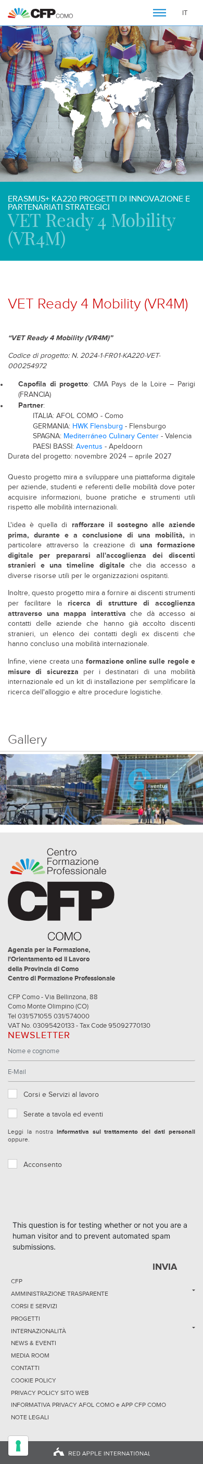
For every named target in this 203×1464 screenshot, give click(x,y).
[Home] (40, 13)
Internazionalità (38, 1331)
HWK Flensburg (97, 426)
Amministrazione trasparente (59, 1294)
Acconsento (42, 1164)
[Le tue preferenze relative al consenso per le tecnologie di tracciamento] (18, 1446)
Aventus (89, 446)
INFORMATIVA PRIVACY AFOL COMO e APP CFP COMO (88, 1405)
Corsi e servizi (34, 1307)
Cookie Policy (33, 1381)
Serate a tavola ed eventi (63, 1114)
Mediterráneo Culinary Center (111, 436)
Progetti (25, 1319)
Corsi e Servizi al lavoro (61, 1094)
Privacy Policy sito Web (50, 1393)
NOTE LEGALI (30, 1418)
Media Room (30, 1356)
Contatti (25, 1368)
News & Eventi (33, 1343)
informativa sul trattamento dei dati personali (126, 1132)
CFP (16, 1282)
